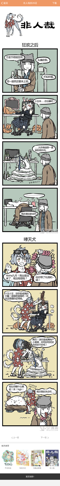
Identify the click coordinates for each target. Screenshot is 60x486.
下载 (54, 3)
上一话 (16, 437)
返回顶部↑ (30, 476)
